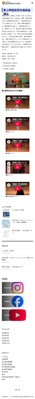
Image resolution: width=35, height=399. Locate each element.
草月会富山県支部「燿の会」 (11, 377)
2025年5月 (5, 335)
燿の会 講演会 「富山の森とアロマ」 (13, 267)
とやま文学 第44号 (18, 210)
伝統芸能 (5, 359)
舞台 (3, 374)
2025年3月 (5, 341)
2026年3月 (5, 333)
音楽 (3, 379)
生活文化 (5, 372)
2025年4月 (5, 338)
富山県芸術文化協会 (8, 367)
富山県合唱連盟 (7, 362)
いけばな (5, 357)
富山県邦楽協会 (7, 369)
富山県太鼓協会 (7, 364)
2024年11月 (6, 343)
